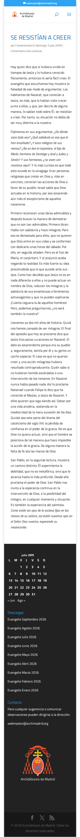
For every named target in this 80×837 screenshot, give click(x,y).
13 (10, 580)
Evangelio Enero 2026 (23, 690)
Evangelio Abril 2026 (22, 663)
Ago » (21, 600)
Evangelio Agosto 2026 (24, 628)
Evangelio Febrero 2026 (24, 681)
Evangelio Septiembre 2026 (27, 619)
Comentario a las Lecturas (26, 51)
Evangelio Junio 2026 (22, 645)
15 (22, 580)
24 (33, 587)
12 (45, 573)
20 (10, 587)
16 (28, 580)
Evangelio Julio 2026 (22, 636)
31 (33, 594)
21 (16, 587)
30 (28, 594)
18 (39, 580)
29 (22, 594)
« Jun (11, 600)
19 (45, 580)
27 (10, 594)
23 (28, 587)
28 (16, 594)
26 (45, 587)
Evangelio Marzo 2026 (23, 672)
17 (33, 580)
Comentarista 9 (24, 45)
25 (39, 587)
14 (16, 580)
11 (39, 573)
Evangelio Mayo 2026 (23, 654)
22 (22, 587)
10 (33, 573)
